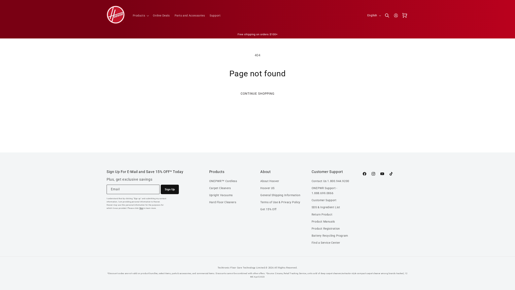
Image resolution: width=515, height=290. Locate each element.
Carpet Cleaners (220, 188)
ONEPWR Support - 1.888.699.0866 (324, 190)
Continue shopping (257, 93)
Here (141, 208)
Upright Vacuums (221, 195)
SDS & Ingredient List (326, 207)
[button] (140, 15)
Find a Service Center (326, 242)
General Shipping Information (280, 195)
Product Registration (326, 228)
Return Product (322, 214)
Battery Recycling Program (330, 235)
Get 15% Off (268, 209)
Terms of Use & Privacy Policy (280, 202)
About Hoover (269, 180)
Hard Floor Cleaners (222, 202)
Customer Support (324, 200)
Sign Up (170, 189)
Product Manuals (323, 221)
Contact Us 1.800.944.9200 (330, 180)
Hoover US (267, 188)
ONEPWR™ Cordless (223, 180)
